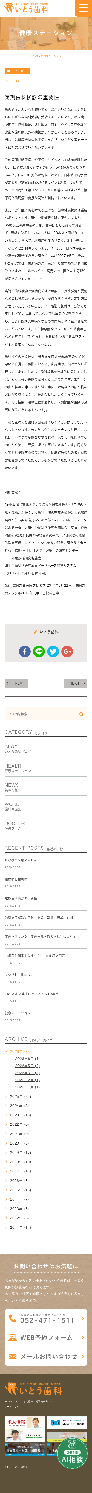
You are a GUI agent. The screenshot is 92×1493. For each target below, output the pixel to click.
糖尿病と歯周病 (16, 879)
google (67, 651)
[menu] (83, 8)
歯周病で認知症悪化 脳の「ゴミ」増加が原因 (39, 917)
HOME (34, 56)
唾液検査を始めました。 (23, 860)
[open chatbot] (72, 1453)
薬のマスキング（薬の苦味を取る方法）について (40, 936)
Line (39, 651)
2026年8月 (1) (27, 1058)
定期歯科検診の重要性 (21, 898)
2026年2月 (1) (27, 1080)
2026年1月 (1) (27, 1087)
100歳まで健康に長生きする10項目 (32, 993)
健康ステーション (51, 56)
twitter (53, 651)
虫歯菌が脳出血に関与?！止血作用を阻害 (35, 955)
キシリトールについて (21, 974)
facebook (25, 651)
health (17, 70)
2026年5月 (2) (27, 1066)
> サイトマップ (13, 1407)
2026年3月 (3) (27, 1073)
